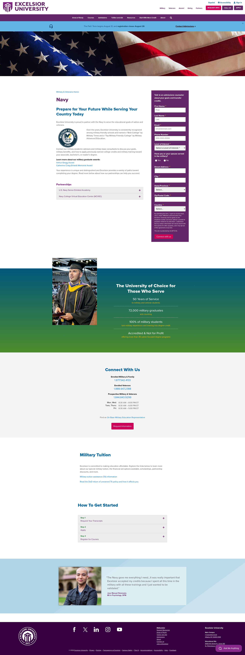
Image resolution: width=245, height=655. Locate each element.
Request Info (213, 8)
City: (156, 176)
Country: (158, 204)
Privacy (91, 650)
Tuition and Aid (117, 17)
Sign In (239, 2)
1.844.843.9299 (122, 397)
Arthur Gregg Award (65, 162)
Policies (98, 650)
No (167, 160)
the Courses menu (95, 17)
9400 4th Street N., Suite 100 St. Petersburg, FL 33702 (215, 644)
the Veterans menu (177, 7)
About (163, 17)
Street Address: (161, 166)
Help (166, 650)
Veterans (172, 8)
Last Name (159, 115)
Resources (131, 17)
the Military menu (167, 7)
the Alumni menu (185, 7)
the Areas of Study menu (85, 17)
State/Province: (161, 185)
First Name (159, 106)
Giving (190, 8)
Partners (199, 8)
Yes (159, 160)
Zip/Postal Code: (161, 195)
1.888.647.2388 (122, 389)
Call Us (227, 8)
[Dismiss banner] (243, 23)
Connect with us (163, 236)
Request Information (122, 426)
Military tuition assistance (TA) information (98, 476)
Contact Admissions (185, 26)
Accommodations (146, 650)
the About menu (167, 17)
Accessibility (225, 2)
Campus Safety (127, 650)
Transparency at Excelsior (111, 650)
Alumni (181, 8)
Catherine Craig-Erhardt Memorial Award (74, 165)
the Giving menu (194, 7)
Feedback (172, 650)
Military (162, 8)
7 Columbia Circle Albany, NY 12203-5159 (213, 636)
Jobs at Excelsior (162, 644)
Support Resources (163, 630)
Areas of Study (77, 17)
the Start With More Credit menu (158, 17)
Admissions (102, 17)
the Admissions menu (108, 17)
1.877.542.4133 (122, 380)
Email (157, 125)
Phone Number (161, 134)
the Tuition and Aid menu (124, 17)
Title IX (136, 650)
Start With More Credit (147, 17)
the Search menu (174, 17)
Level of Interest (161, 144)
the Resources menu (137, 17)
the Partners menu (203, 7)
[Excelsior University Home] (25, 6)
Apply (238, 8)
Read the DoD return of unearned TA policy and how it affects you (109, 481)
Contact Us (160, 641)
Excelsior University (81, 650)
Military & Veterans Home (67, 91)
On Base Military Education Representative (126, 417)
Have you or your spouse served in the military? (169, 154)
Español (211, 2)
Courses (91, 17)
